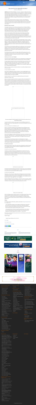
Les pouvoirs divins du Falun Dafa (6, 394)
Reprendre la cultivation (4, 397)
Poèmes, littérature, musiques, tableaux (29, 320)
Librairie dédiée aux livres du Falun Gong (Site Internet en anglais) (6, 342)
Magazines (3, 331)
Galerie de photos (4, 360)
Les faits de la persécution (5, 298)
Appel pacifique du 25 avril (16, 304)
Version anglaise (6, 220)
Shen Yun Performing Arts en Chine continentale (29, 308)
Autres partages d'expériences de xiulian (6, 325)
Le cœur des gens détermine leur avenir (6, 308)
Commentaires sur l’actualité (28, 309)
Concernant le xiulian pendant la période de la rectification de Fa (7, 385)
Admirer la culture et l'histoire (28, 294)
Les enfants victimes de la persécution (6, 305)
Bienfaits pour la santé (4, 289)
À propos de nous (15, 333)
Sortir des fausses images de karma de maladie (6, 364)
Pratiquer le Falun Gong (4, 323)
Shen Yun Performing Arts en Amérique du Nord (29, 299)
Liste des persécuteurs (4, 297)
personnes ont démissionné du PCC (7, 345)
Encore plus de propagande (5, 358)
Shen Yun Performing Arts (5, 368)
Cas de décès (3, 299)
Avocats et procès (4, 366)
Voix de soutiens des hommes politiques (6, 374)
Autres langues (27, 0)
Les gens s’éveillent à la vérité (5, 307)
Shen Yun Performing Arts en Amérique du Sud (29, 305)
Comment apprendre (4, 290)
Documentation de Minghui (5, 330)
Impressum (14, 336)
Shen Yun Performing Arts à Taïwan (29, 306)
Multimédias (26, 314)
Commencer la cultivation (5, 324)
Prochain (19, 231)
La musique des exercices (5, 291)
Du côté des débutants (4, 317)
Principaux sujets (3, 333)
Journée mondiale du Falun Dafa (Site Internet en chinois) (6, 338)
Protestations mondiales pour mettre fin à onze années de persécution (18, 308)
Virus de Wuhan (3, 296)
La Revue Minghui (4, 362)
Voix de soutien (15, 298)
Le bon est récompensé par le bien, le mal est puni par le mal (29, 289)
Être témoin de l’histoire (16, 285)
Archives (14, 338)
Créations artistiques (27, 321)
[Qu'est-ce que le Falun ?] (4, 3)
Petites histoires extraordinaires (5, 400)
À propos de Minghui (15, 337)
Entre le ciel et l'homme (27, 285)
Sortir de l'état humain (4, 359)
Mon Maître (3, 367)
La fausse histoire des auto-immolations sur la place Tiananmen (7, 348)
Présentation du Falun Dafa (5, 288)
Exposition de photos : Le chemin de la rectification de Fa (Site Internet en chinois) (7, 336)
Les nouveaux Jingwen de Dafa (5, 285)
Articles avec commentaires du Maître (6, 365)
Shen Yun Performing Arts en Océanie (29, 303)
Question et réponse (4, 357)
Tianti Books (23, 0)
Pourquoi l (24, 201)
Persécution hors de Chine (16, 303)
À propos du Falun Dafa (4, 286)
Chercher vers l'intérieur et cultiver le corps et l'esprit (7, 319)
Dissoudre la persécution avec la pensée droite (6, 382)
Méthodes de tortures (4, 361)
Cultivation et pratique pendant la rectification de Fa (6, 377)
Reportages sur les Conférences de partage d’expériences (18, 297)
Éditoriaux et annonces (16, 288)
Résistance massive (4, 309)
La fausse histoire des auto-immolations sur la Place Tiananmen (7, 311)
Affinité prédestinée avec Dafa (5, 321)
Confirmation (18, 11)
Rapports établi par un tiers (16, 301)
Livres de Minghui (15, 312)
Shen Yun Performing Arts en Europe (29, 302)
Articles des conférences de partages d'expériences (6, 393)
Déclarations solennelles (4, 312)
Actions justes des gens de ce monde (6, 306)
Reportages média (15, 300)
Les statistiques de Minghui (5, 315)
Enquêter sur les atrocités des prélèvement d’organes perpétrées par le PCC (6, 304)
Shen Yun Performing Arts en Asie (28, 301)
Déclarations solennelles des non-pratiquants (5, 314)
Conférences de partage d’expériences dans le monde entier (18, 295)
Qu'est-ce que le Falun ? (4, 292)
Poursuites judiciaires (15, 302)
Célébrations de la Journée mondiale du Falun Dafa (17, 306)
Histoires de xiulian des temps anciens (29, 295)
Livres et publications (15, 289)
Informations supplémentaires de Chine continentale (6, 301)
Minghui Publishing (19, 0)
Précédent (6, 231)
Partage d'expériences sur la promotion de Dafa (6, 396)
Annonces (14, 311)
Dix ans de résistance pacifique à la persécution (17, 310)
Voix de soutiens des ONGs (5, 375)
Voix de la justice (15, 299)
